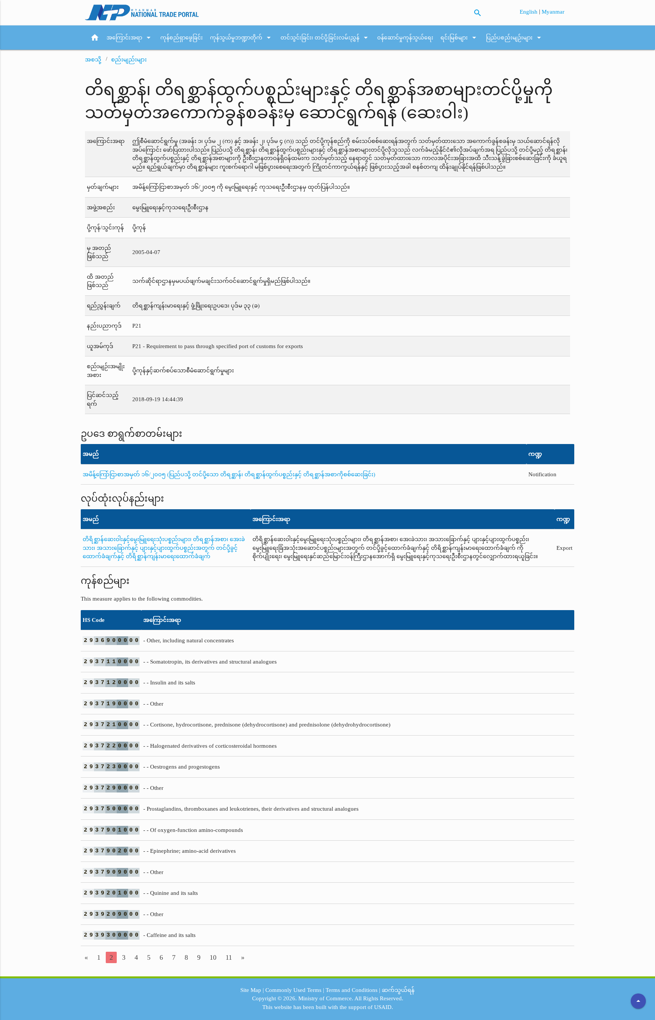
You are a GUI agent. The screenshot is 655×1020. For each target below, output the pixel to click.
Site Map (250, 990)
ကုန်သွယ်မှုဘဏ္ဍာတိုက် (241, 37)
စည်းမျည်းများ (129, 59)
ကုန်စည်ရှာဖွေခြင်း (181, 38)
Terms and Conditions (352, 990)
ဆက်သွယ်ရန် (398, 990)
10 (213, 957)
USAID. (383, 1007)
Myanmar (553, 12)
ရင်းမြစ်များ (459, 37)
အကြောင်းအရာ (130, 37)
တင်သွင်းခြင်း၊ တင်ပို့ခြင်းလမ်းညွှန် (325, 37)
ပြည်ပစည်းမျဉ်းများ (515, 37)
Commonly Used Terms (293, 990)
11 (229, 957)
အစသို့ (93, 59)
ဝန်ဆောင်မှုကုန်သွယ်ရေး (405, 38)
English (529, 12)
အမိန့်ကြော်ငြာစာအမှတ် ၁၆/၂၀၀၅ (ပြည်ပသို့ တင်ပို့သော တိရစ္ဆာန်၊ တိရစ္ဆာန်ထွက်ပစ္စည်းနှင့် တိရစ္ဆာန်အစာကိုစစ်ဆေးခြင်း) (229, 474)
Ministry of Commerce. (325, 998)
